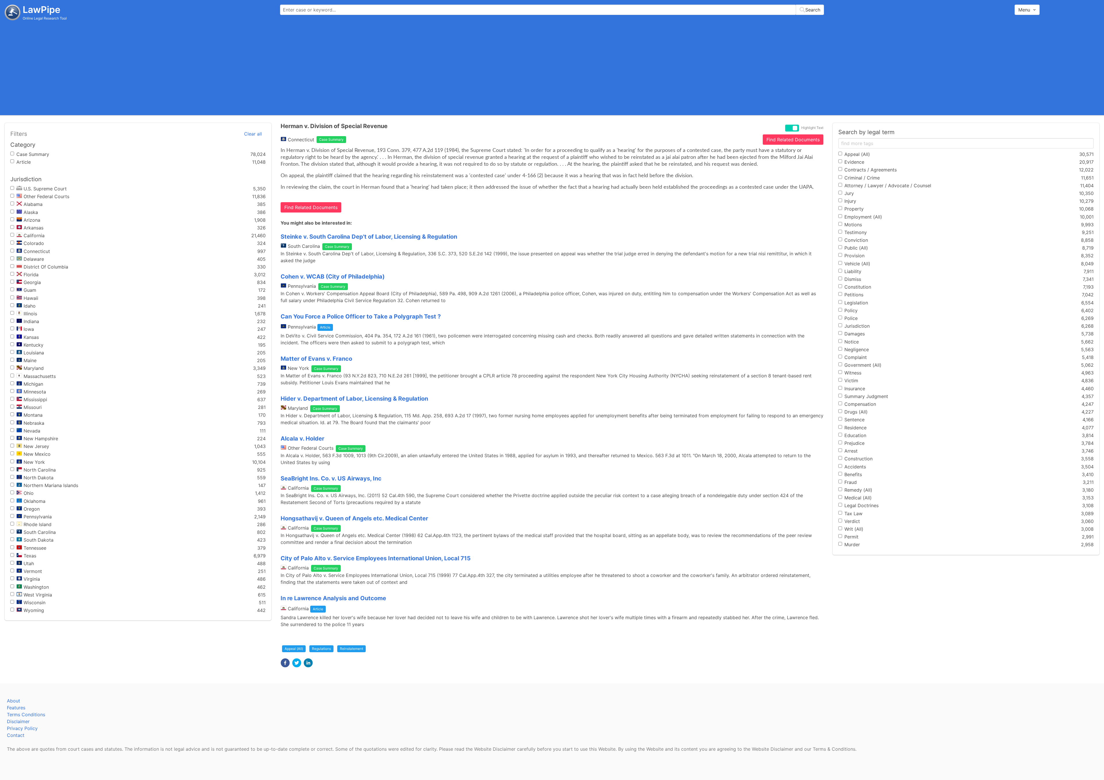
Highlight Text (812, 128)
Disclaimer (18, 721)
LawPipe (41, 9)
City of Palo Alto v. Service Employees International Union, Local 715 (376, 558)
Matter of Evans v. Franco (316, 358)
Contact (15, 735)
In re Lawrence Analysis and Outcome (333, 598)
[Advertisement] (551, 67)
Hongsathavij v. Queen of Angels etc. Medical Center (354, 518)
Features (16, 708)
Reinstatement (351, 648)
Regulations (321, 648)
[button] (285, 662)
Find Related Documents (793, 139)
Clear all (253, 134)
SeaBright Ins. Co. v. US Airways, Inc (331, 478)
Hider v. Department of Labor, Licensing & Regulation (354, 398)
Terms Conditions (26, 714)
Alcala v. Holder (302, 438)
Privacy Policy (22, 728)
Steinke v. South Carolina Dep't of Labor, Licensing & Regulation (369, 236)
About (13, 701)
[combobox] (552, 10)
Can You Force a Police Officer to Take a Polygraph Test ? (361, 316)
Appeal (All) (294, 648)
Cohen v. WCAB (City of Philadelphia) (333, 276)
